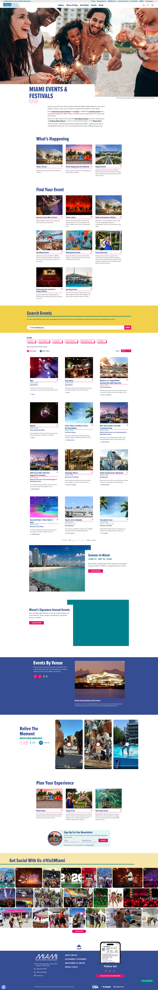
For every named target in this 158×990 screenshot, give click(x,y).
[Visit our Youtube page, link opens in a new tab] (114, 971)
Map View (45, 351)
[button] (144, 5)
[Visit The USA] (95, 986)
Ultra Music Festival (81, 118)
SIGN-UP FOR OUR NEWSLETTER (110, 976)
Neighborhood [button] (86, 341)
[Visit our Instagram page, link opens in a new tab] (105, 971)
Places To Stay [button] (72, 5)
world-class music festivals (61, 111)
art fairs (76, 111)
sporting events (94, 111)
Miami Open (97, 121)
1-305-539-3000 (41, 969)
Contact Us (39, 976)
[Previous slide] (35, 676)
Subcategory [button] (70, 341)
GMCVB (141, 1)
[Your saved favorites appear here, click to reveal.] (148, 5)
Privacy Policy (90, 845)
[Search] (127, 327)
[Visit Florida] (106, 987)
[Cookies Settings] (4, 987)
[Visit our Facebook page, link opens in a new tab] (110, 971)
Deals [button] (101, 5)
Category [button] (56, 341)
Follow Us (47, 743)
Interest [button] (101, 341)
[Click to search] (30, 327)
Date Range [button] (43, 341)
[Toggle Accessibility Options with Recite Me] (152, 5)
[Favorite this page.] (31, 101)
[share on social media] (36, 101)
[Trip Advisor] (118, 987)
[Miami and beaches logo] (46, 957)
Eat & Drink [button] (84, 5)
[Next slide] (40, 676)
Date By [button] (30, 341)
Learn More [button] (95, 571)
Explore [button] (61, 5)
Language (150, 1)
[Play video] (69, 744)
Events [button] (93, 5)
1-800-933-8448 (41, 972)
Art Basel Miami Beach (57, 121)
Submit (103, 840)
